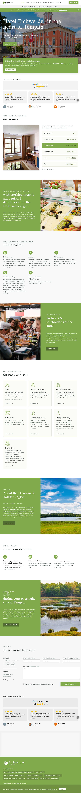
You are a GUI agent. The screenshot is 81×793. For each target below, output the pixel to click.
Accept (62, 789)
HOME (23, 2)
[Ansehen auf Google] (4, 106)
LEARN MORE (51, 348)
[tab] (5, 504)
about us (58, 2)
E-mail (49, 658)
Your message (31, 666)
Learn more (47, 789)
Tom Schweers (13, 783)
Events (33, 2)
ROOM (27, 2)
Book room (73, 2)
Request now (10, 70)
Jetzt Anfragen (63, 10)
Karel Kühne (22, 783)
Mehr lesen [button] (8, 101)
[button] (3, 100)
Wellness (49, 6)
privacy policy (36, 684)
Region (55, 6)
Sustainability (31, 6)
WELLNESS (39, 2)
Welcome (24, 6)
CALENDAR (51, 2)
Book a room (10, 44)
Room (38, 6)
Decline (54, 789)
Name (29, 658)
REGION (45, 2)
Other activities (11, 624)
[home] (8, 2)
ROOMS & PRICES (26, 44)
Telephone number (70, 658)
